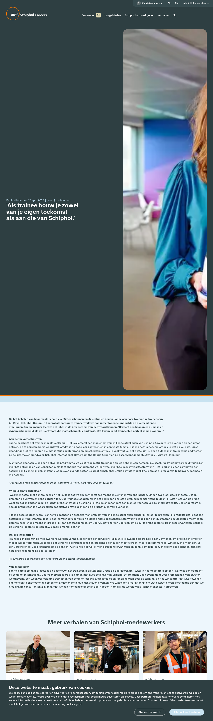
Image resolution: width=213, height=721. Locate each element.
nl (169, 3)
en (176, 3)
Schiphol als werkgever (139, 15)
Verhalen (163, 15)
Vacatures (88, 15)
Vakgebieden (113, 15)
